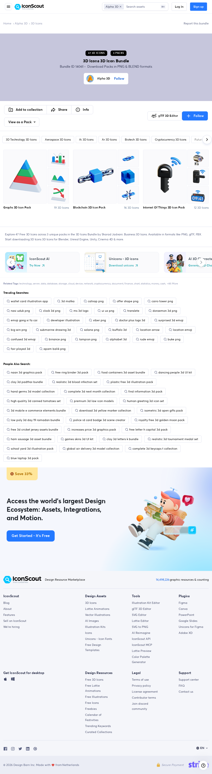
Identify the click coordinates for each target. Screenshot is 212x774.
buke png (174, 339)
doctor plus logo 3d (132, 320)
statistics (145, 283)
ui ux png (108, 311)
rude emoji (147, 339)
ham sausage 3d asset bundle (31, 439)
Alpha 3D (21, 23)
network (88, 283)
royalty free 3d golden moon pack (161, 420)
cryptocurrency (102, 283)
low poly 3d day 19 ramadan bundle (35, 420)
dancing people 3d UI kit (175, 372)
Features (9, 615)
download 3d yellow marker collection (105, 410)
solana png (91, 330)
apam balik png (54, 349)
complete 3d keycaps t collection (154, 448)
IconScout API (141, 639)
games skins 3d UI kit (79, 439)
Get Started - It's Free (31, 536)
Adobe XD (186, 633)
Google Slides (188, 621)
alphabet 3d (118, 339)
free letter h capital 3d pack (148, 429)
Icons (88, 633)
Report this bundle (196, 23)
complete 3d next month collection (91, 391)
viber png (99, 320)
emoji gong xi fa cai (24, 320)
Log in (179, 6)
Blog (6, 603)
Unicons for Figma (191, 627)
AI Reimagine (141, 633)
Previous (11, 262)
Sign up (198, 6)
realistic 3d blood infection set (76, 382)
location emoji (182, 330)
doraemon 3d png (165, 311)
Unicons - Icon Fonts (98, 639)
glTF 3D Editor (141, 609)
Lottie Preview (141, 651)
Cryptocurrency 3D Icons (170, 139)
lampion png (87, 339)
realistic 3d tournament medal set (175, 439)
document (117, 283)
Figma (183, 603)
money (155, 283)
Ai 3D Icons (86, 139)
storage (63, 283)
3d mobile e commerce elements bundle (38, 410)
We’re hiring (11, 627)
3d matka (68, 301)
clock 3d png (51, 311)
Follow (119, 78)
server (36, 283)
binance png (57, 339)
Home (7, 23)
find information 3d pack (145, 391)
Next (201, 262)
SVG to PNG (140, 627)
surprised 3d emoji (170, 320)
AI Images (92, 621)
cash (162, 283)
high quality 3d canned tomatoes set (36, 401)
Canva (183, 609)
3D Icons (90, 603)
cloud (71, 283)
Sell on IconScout (14, 621)
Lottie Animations (97, 609)
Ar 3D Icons (109, 139)
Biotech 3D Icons (135, 139)
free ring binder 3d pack (71, 372)
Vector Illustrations (97, 615)
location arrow (150, 330)
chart (137, 283)
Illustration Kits (95, 627)
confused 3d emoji (23, 339)
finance (128, 283)
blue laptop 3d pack (25, 458)
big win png (19, 330)
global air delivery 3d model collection (93, 448)
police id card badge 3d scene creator (99, 420)
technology (25, 283)
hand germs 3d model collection (33, 391)
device (79, 283)
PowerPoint (186, 615)
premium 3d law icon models (94, 401)
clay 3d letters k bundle (123, 439)
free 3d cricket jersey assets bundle (34, 429)
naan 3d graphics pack (26, 372)
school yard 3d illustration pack (32, 448)
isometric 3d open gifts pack (163, 410)
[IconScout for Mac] (5, 680)
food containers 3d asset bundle (123, 372)
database (52, 283)
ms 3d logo (80, 311)
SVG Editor (139, 615)
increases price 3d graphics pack (93, 429)
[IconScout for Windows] (13, 680)
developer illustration (65, 320)
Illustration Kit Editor (146, 603)
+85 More (172, 283)
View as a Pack (20, 122)
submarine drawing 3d (55, 330)
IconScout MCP (142, 645)
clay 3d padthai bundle (27, 382)
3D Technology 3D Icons (21, 139)
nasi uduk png (20, 311)
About (7, 609)
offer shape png (127, 301)
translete (133, 311)
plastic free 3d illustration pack (132, 382)
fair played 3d (20, 349)
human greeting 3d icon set (145, 401)
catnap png (96, 301)
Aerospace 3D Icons (58, 139)
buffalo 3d (119, 330)
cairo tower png (162, 301)
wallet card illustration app (29, 301)
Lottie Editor (140, 621)
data (43, 283)
